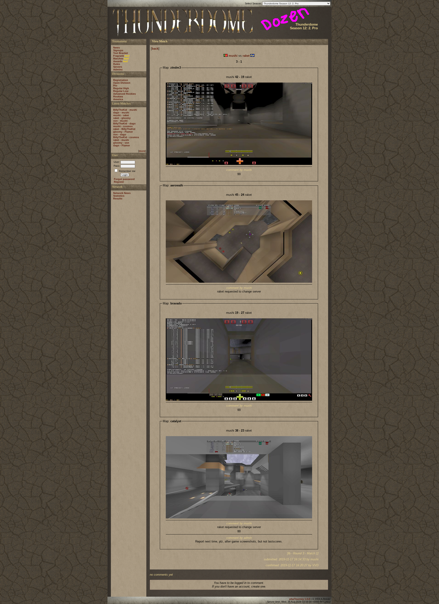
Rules (116, 64)
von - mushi (120, 120)
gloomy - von (121, 142)
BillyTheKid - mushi (125, 109)
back (155, 48)
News (116, 47)
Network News (122, 193)
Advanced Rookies (124, 93)
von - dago (119, 134)
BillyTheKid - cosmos (126, 137)
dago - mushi (121, 112)
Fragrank (118, 55)
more (142, 151)
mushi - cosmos (123, 126)
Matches (118, 58)
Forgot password (124, 179)
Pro (115, 85)
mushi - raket (121, 115)
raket (246, 55)
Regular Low (120, 91)
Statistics (118, 195)
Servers (117, 66)
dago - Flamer (121, 145)
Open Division (121, 82)
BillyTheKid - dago (124, 123)
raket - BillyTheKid (124, 129)
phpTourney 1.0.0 (300, 599)
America (118, 99)
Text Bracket (120, 53)
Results (117, 198)
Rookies (118, 96)
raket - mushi (121, 140)
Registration (120, 80)
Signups (118, 50)
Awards (117, 61)
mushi (233, 55)
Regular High (121, 88)
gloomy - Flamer (123, 131)
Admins (118, 69)
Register (119, 181)
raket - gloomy (122, 118)
